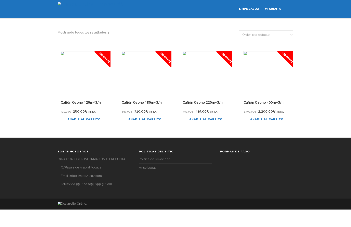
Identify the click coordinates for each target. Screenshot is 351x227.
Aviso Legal (147, 167)
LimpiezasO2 (249, 8)
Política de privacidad (154, 159)
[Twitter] (289, 204)
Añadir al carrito (84, 119)
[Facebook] (281, 204)
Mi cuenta (273, 8)
